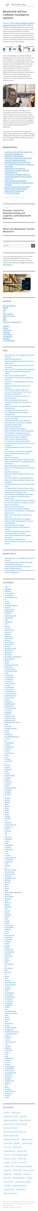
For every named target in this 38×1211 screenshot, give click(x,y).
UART (7, 1052)
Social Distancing (8, 340)
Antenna (7, 614)
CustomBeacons (10, 691)
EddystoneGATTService (13, 722)
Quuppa (7, 946)
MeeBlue (8, 880)
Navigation (8, 907)
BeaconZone (9, 644)
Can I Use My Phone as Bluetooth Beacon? (19, 478)
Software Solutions (11, 1013)
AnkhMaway (9, 612)
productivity (8, 937)
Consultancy (9, 681)
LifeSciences (9, 849)
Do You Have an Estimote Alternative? (17, 441)
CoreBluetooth (9, 687)
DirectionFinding (10, 708)
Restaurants (9, 956)
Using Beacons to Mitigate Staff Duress (17, 174)
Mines (7, 886)
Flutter (7, 755)
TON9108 (8, 1038)
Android (7, 607)
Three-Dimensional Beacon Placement (17, 566)
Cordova (7, 685)
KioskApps (8, 839)
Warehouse (8, 1075)
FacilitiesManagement (12, 737)
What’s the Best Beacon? (13, 427)
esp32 (7, 730)
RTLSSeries (9, 968)
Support (7, 1019)
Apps (4, 318)
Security (7, 980)
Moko (6, 890)
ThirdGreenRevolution (12, 1032)
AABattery (8, 589)
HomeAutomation (10, 788)
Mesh (5, 320)
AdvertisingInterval (11, 597)
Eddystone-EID (10, 716)
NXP (6, 919)
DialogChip (8, 702)
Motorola (8, 894)
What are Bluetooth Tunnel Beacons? (17, 466)
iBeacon (7, 806)
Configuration (9, 677)
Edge (6, 724)
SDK (6, 978)
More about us (7, 265)
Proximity (8, 941)
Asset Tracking (8, 314)
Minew (7, 888)
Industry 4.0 (8, 827)
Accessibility (9, 595)
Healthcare (8, 782)
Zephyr (7, 1097)
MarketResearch (10, 878)
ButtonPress (9, 667)
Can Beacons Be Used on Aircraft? (16, 410)
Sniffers (7, 1007)
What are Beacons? (9, 306)
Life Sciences (7, 330)
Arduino (7, 626)
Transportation (7, 336)
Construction (9, 679)
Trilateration (9, 1050)
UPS (6, 1054)
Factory (17, 197)
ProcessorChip (10, 935)
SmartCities (8, 999)
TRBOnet (8, 1048)
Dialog (7, 700)
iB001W (7, 800)
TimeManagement (11, 1034)
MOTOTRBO (9, 896)
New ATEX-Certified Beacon (14, 156)
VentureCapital (10, 1066)
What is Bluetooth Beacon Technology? (18, 519)
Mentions (8, 882)
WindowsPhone (10, 1091)
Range (7, 948)
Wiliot (6, 1087)
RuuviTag (8, 972)
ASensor (8, 628)
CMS (6, 673)
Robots (7, 960)
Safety (22, 197)
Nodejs (7, 913)
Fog (6, 757)
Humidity (8, 794)
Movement (8, 898)
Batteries (8, 634)
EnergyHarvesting (11, 728)
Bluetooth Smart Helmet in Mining (16, 189)
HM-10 (7, 786)
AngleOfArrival (9, 610)
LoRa (6, 864)
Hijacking (8, 784)
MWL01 (7, 905)
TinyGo (7, 1036)
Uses (4, 310)
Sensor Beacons (10, 982)
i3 (5, 796)
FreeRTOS (8, 761)
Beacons (8, 640)
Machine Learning (9, 316)
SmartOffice (8, 1005)
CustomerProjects (11, 694)
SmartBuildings (10, 997)
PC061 (7, 923)
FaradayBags (9, 743)
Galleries (8, 765)
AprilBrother (9, 622)
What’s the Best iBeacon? (13, 359)
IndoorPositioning (10, 825)
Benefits (5, 308)
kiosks (7, 841)
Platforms (8, 929)
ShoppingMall (9, 993)
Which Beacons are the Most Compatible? (18, 423)
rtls (6, 966)
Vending (7, 1064)
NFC (6, 909)
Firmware (8, 749)
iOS (6, 833)
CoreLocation (9, 689)
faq (6, 741)
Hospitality (6, 332)
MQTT (7, 900)
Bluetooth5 (8, 653)
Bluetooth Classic (10, 648)
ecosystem (8, 712)
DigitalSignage (10, 704)
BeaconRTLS (9, 638)
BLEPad (7, 646)
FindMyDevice (9, 747)
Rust (6, 970)
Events (7, 732)
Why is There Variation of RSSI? (15, 375)
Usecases (8, 1060)
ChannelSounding (11, 671)
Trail (6, 1044)
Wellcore (8, 1083)
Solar (6, 1015)
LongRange (9, 862)
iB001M (7, 798)
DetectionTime (9, 698)
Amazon (7, 603)
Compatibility (9, 675)
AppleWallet (9, 618)
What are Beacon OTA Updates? (15, 429)
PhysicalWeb (9, 927)
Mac (6, 868)
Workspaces (9, 1093)
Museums (8, 902)
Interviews (8, 831)
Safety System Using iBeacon (14, 191)
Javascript (8, 837)
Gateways (8, 769)
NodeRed (8, 915)
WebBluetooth (9, 1081)
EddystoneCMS (10, 720)
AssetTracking (9, 630)
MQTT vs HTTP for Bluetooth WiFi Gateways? (20, 369)
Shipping (8, 989)
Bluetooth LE (9, 650)
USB (6, 1056)
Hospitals (8, 792)
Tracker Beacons (10, 1042)
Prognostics (9, 939)
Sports (7, 1017)
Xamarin (7, 1095)
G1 (6, 763)
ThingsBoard (9, 1030)
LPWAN (7, 866)
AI (5, 599)
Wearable (8, 1079)
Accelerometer (9, 593)
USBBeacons (9, 1058)
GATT (7, 771)
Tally (6, 1021)
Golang (7, 773)
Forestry (7, 759)
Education (6, 338)
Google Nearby (10, 775)
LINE (6, 851)
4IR (6, 587)
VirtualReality (9, 1069)
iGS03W (7, 818)
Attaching (8, 632)
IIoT (6, 821)
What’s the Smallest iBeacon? (14, 507)
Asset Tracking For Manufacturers (16, 181)
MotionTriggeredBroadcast (13, 892)
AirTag (7, 601)
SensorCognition (10, 984)
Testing (7, 1025)
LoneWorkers (9, 859)
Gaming (7, 767)
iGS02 (7, 814)
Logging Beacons (10, 857)
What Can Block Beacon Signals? (16, 437)
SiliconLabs (9, 995)
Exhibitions (8, 734)
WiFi (6, 1085)
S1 (6, 974)
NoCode (7, 911)
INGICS (7, 829)
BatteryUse (8, 636)
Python (7, 943)
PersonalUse (9, 925)
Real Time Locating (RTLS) (12, 322)
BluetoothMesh (10, 659)
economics (8, 710)
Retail (7, 958)
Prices (7, 933)
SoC (6, 1009)
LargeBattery (9, 845)
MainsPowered (10, 872)
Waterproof (8, 1077)
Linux (6, 853)
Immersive (8, 823)
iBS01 (7, 808)
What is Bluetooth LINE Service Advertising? (19, 431)
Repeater (8, 954)
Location (7, 855)
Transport (8, 1046)
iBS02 (7, 810)
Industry (5, 328)
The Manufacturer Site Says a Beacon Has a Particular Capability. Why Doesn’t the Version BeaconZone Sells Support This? (20, 490)
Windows (8, 1089)
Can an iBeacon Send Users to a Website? (19, 451)
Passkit (7, 921)
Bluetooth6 (8, 655)
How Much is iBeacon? (12, 472)
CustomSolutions (10, 696)
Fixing (7, 751)
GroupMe (8, 778)
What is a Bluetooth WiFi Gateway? (16, 400)
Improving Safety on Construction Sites (17, 162)
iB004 (7, 804)
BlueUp (7, 661)
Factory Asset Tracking (12, 193)
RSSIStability (9, 964)
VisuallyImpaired (10, 1073)
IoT (4, 312)
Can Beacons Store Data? (13, 425)
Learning (8, 847)
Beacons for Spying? (11, 457)
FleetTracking (9, 753)
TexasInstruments (10, 1028)
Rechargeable (9, 952)
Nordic (7, 917)
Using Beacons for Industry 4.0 (15, 168)
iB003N (7, 802)
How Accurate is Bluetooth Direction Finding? (19, 500)
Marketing (6, 326)
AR (6, 624)
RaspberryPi (9, 950)
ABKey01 (8, 591)
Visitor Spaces (7, 334)
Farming (7, 745)
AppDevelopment (10, 616)
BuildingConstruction (12, 665)
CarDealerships (10, 669)
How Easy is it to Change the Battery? (17, 509)
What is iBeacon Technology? (14, 525)
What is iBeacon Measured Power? (16, 439)
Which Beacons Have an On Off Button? (18, 420)
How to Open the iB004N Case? (15, 539)
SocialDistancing (10, 1011)
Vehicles (7, 1062)
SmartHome (9, 1003)
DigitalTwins (9, 706)
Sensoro (7, 987)
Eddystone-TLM (10, 718)
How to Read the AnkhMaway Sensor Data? (19, 494)
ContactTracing (10, 683)
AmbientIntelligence (11, 605)
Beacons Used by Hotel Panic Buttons (17, 187)
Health (7, 780)
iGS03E (7, 816)
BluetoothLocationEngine (13, 657)
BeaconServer (9, 642)
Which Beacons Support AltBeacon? (17, 390)
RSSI (6, 962)
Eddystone (8, 714)
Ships (7, 991)
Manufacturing (9, 874)
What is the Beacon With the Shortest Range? (20, 459)
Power (7, 931)
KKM (6, 843)
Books (7, 663)
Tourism (7, 1040)
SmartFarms (9, 1001)
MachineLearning (10, 870)
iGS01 (7, 812)
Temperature (9, 1023)
